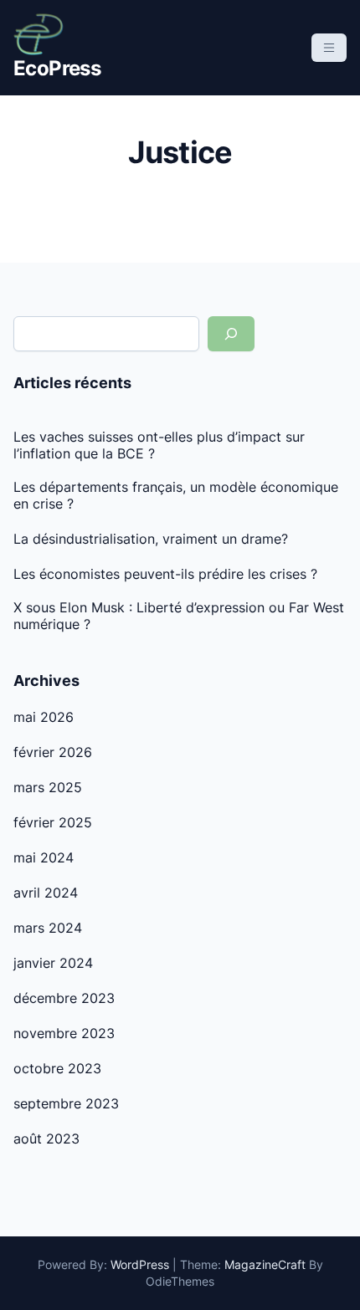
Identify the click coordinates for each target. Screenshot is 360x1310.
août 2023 (46, 1138)
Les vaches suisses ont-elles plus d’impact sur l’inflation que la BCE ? (159, 445)
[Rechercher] (231, 333)
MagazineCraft (265, 1264)
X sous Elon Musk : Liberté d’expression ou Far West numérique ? (178, 615)
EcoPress (56, 68)
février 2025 (52, 822)
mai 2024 (43, 857)
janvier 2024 (53, 962)
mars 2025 (47, 787)
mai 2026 (43, 717)
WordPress (140, 1264)
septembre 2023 (66, 1103)
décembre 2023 (64, 998)
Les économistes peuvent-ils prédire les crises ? (165, 573)
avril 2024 (45, 892)
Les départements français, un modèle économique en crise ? (175, 495)
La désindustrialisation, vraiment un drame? (150, 538)
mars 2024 (47, 927)
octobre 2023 (57, 1068)
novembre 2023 (64, 1033)
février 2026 (52, 752)
